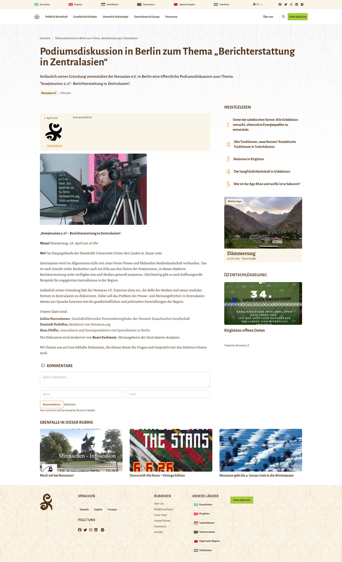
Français (112, 509)
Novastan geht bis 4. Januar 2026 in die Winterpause (256, 475)
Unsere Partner (162, 520)
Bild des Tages (235, 201)
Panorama (171, 16)
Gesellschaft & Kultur (85, 16)
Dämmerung (241, 253)
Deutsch (84, 509)
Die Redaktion (54, 145)
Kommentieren (51, 404)
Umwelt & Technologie (115, 16)
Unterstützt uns (297, 16)
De (257, 4)
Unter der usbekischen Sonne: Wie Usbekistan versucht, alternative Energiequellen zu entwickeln (265, 125)
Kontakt (158, 532)
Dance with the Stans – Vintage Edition (157, 475)
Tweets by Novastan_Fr (236, 345)
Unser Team (160, 515)
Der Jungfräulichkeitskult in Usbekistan (262, 171)
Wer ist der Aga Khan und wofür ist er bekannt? (267, 184)
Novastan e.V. (49, 93)
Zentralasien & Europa (147, 16)
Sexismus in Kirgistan (248, 159)
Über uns (268, 16)
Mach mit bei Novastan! (57, 475)
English (98, 509)
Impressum (160, 526)
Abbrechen (70, 404)
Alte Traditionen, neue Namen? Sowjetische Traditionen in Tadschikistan (265, 144)
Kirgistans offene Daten (244, 330)
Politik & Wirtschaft (56, 16)
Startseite (45, 38)
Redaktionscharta (163, 509)
